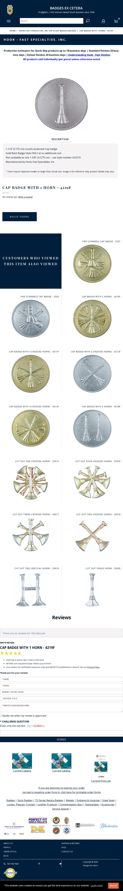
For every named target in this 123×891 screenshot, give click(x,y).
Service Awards (60, 809)
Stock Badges (25, 800)
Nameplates (92, 804)
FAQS (64, 847)
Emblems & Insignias (88, 800)
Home (13, 30)
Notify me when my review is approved (24, 715)
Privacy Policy (93, 667)
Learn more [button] (97, 885)
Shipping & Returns (70, 843)
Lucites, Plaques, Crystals (21, 804)
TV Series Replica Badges (49, 800)
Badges (10, 800)
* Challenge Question (14, 721)
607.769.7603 (13, 863)
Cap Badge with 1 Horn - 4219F (96, 30)
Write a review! (25, 197)
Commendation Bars (71, 804)
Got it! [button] (113, 885)
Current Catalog (22, 770)
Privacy (7, 847)
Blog (6, 856)
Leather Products (47, 804)
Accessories (107, 804)
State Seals (108, 800)
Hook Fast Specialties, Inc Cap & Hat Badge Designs (47, 30)
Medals (70, 800)
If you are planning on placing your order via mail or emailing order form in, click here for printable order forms (61, 790)
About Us (8, 843)
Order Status (10, 851)
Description (60, 139)
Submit (61, 739)
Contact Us (67, 851)
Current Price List (101, 781)
